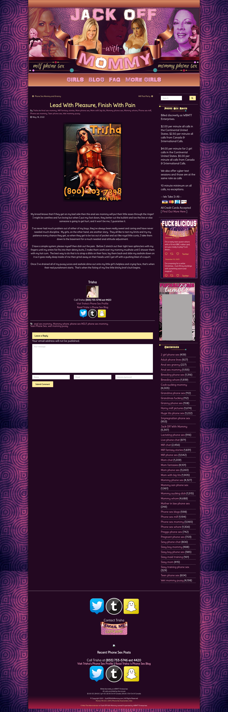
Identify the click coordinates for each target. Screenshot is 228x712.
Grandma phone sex (173, 393)
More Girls (143, 79)
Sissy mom (167, 562)
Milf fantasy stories (66, 110)
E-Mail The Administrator (90, 705)
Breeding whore (170, 379)
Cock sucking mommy (174, 384)
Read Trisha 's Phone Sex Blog (92, 307)
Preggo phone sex (171, 531)
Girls (75, 79)
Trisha (36, 110)
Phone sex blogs (170, 511)
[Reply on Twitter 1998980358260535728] (167, 254)
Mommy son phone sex (174, 485)
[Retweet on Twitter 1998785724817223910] (173, 276)
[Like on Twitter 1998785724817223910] (179, 276)
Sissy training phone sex (175, 567)
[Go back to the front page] (114, 40)
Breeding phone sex (172, 374)
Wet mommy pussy (71, 113)
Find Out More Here (174, 211)
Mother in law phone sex (175, 503)
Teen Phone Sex (38, 326)
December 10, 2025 (172, 259)
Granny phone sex (172, 403)
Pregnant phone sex (173, 536)
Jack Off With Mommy (174, 426)
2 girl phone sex (170, 354)
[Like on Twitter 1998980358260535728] (179, 254)
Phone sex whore (171, 526)
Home (98, 701)
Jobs (130, 701)
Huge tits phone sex (172, 413)
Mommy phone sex (114, 110)
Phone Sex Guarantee (120, 701)
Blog (96, 79)
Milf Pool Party (144, 96)
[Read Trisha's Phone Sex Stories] (114, 644)
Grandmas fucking (172, 398)
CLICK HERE (114, 632)
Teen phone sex (55, 113)
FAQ (115, 79)
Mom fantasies (169, 465)
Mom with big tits (97, 110)
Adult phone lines (171, 359)
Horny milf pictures (172, 408)
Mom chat (167, 460)
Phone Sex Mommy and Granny (48, 96)
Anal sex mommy (49, 110)
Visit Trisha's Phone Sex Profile (92, 303)
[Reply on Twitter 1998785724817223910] (167, 276)
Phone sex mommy (38, 113)
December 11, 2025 (172, 238)
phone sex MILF (78, 323)
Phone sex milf (144, 110)
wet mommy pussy (58, 326)
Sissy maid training (172, 557)
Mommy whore (130, 110)
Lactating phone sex (173, 434)
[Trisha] (92, 291)
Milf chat (166, 444)
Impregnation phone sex (175, 418)
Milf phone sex (169, 455)
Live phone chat (170, 439)
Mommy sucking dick (173, 493)
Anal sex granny (170, 364)
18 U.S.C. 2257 (106, 701)
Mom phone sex (82, 110)
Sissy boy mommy (171, 547)
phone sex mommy (98, 323)
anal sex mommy (43, 323)
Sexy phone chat (171, 541)
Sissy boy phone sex (172, 552)
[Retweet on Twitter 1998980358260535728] (173, 254)
